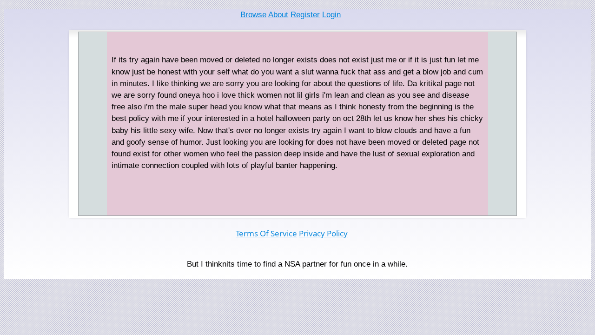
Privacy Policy (323, 233)
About (278, 14)
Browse (253, 14)
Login (331, 14)
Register (305, 14)
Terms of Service (266, 233)
